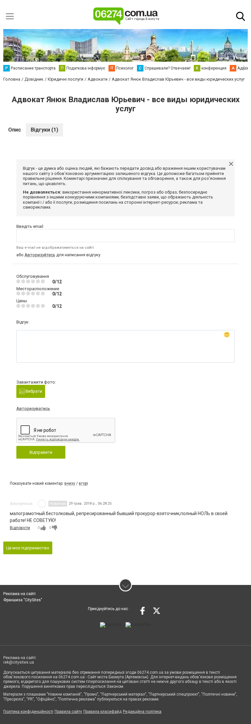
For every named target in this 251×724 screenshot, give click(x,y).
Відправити (40, 452)
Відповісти (20, 528)
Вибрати (33, 391)
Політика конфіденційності (28, 711)
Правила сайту (68, 711)
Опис (14, 130)
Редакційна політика (142, 711)
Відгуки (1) (44, 130)
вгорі (83, 483)
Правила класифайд (102, 711)
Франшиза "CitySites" (22, 600)
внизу (69, 483)
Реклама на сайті (19, 593)
